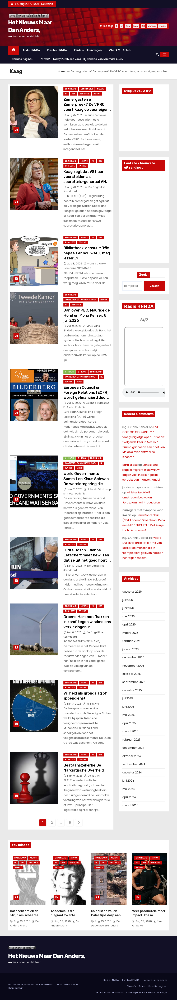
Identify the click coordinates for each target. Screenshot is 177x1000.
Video (79, 381)
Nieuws (100, 89)
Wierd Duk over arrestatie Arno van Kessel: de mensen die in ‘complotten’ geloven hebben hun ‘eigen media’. (142, 548)
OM (143, 26)
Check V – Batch (120, 50)
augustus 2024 (132, 772)
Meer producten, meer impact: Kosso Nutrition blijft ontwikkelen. (149, 917)
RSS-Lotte (84, 93)
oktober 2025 (131, 674)
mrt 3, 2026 (74, 703)
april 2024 (129, 797)
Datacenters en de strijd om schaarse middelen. (24, 915)
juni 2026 (128, 608)
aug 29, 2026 (22, 921)
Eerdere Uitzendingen (88, 50)
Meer (135, 26)
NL (66, 93)
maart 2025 (130, 731)
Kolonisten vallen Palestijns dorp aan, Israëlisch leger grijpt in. (107, 917)
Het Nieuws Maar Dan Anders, (46, 956)
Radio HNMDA (31, 50)
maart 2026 (130, 633)
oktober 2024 (131, 756)
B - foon (82, 372)
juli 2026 (127, 600)
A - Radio (69, 372)
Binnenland (70, 89)
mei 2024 (128, 789)
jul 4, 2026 (74, 403)
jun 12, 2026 (75, 489)
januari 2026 (130, 649)
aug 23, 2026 (75, 187)
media (162, 26)
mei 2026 (128, 616)
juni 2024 (128, 781)
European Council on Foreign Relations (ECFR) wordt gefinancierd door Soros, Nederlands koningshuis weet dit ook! (86, 397)
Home (62, 71)
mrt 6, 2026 (74, 632)
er (122, 26)
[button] (157, 55)
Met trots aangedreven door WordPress (31, 984)
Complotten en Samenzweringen (80, 299)
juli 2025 (127, 698)
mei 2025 (128, 715)
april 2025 (129, 723)
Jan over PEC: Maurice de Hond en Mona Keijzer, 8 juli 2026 (86, 315)
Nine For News (97, 115)
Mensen (152, 26)
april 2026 (129, 625)
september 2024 (133, 764)
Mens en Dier (87, 89)
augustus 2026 (132, 592)
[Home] (13, 50)
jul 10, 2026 (74, 326)
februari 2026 (131, 641)
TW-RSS (97, 93)
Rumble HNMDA (57, 50)
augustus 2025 (132, 690)
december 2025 (133, 657)
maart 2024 (130, 805)
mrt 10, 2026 (75, 565)
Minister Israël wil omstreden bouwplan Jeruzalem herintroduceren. (141, 497)
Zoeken (154, 286)
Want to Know (96, 263)
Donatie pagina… (22, 59)
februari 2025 (131, 740)
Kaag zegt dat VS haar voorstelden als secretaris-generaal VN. (85, 176)
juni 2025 (128, 707)
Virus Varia (93, 326)
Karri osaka (130, 465)
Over (128, 26)
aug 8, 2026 (75, 263)
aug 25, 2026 (75, 115)
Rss (73, 93)
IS (117, 26)
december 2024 (133, 748)
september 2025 (133, 682)
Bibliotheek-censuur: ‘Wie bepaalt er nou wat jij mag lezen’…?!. (86, 253)
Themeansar (15, 988)
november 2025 (133, 666)
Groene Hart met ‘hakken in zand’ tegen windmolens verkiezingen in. (87, 621)
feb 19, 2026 (75, 775)
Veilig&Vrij (92, 703)
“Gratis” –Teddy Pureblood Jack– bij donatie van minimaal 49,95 (82, 59)
